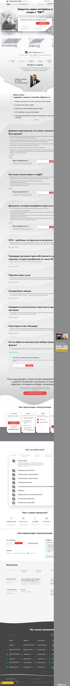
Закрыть (67, 1)
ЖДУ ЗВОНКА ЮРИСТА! (61, 350)
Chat (16, 683)
